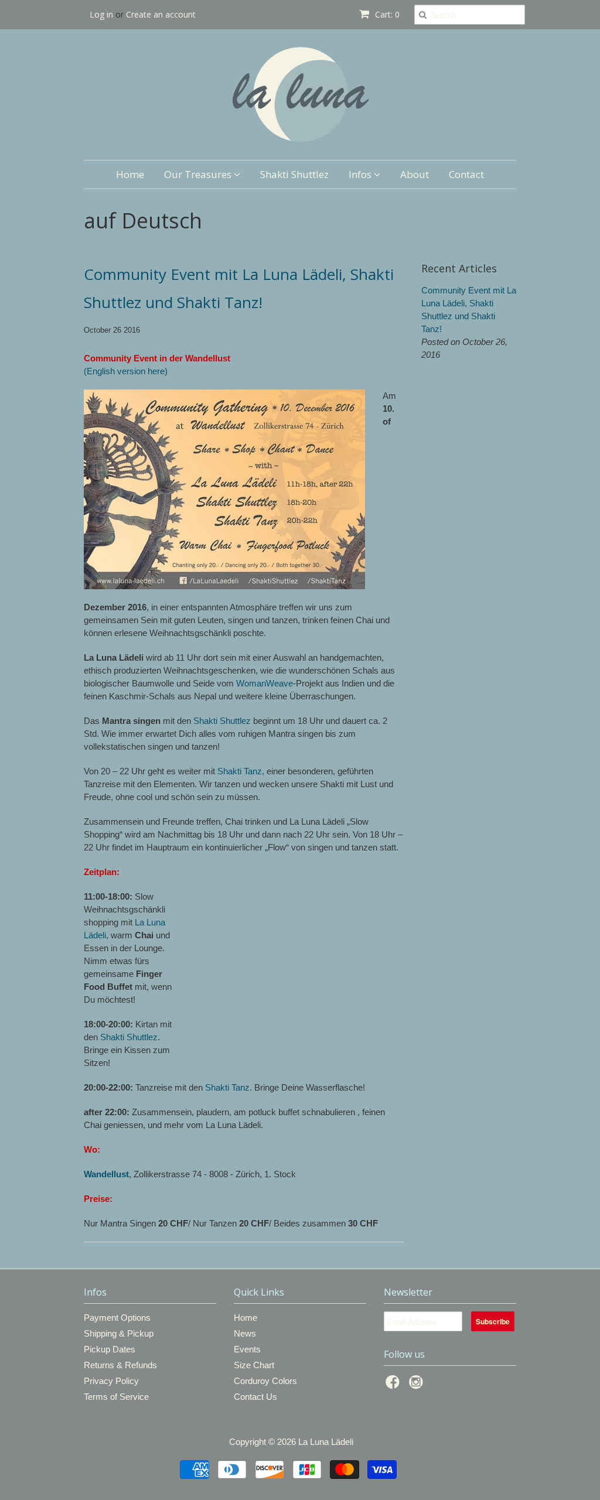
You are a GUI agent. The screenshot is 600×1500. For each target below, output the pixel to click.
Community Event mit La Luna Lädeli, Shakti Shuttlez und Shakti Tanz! (239, 288)
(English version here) (126, 371)
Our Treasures (199, 174)
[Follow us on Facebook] (394, 1385)
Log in (101, 14)
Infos (361, 174)
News (245, 1333)
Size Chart (254, 1365)
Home (130, 174)
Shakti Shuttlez (294, 174)
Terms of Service (116, 1397)
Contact (466, 174)
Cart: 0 (386, 14)
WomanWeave (264, 683)
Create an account (161, 14)
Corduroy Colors (265, 1381)
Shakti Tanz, (240, 771)
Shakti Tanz (227, 1087)
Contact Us (255, 1397)
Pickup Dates (109, 1349)
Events (247, 1349)
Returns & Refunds (120, 1365)
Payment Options (117, 1318)
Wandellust (106, 1174)
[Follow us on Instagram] (418, 1385)
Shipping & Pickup (119, 1333)
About (414, 174)
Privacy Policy (111, 1381)
